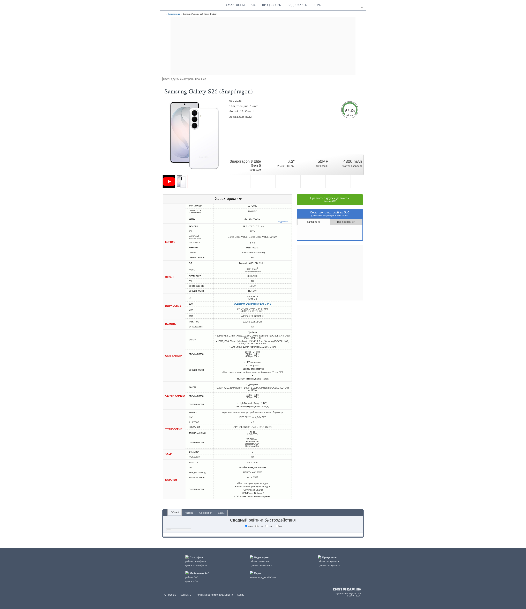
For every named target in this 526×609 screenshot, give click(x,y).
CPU (260, 526)
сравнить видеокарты (261, 565)
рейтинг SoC (191, 577)
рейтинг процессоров (328, 561)
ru (362, 7)
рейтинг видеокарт (259, 561)
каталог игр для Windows (263, 577)
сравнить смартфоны (196, 565)
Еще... (221, 512)
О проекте (170, 594)
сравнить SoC (192, 581)
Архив (240, 594)
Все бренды (346, 221)
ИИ (280, 526)
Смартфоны (174, 14)
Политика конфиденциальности (214, 594)
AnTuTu (189, 512)
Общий (175, 512)
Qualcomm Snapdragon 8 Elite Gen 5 (252, 304)
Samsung (313, 221)
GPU (271, 526)
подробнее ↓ (283, 222)
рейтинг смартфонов (195, 561)
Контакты (185, 594)
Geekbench (205, 512)
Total (250, 526)
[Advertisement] (263, 46)
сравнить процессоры (329, 565)
